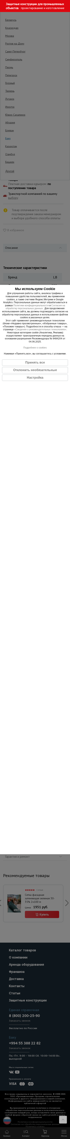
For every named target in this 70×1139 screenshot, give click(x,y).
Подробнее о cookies (35, 347)
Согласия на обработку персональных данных (35, 307)
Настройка (35, 377)
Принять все (35, 362)
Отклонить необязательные (35, 370)
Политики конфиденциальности (31, 305)
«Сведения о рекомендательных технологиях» (40, 329)
